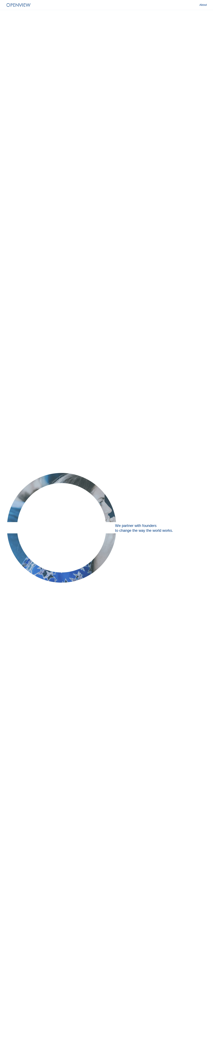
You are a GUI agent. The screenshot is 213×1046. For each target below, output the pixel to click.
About (203, 4)
